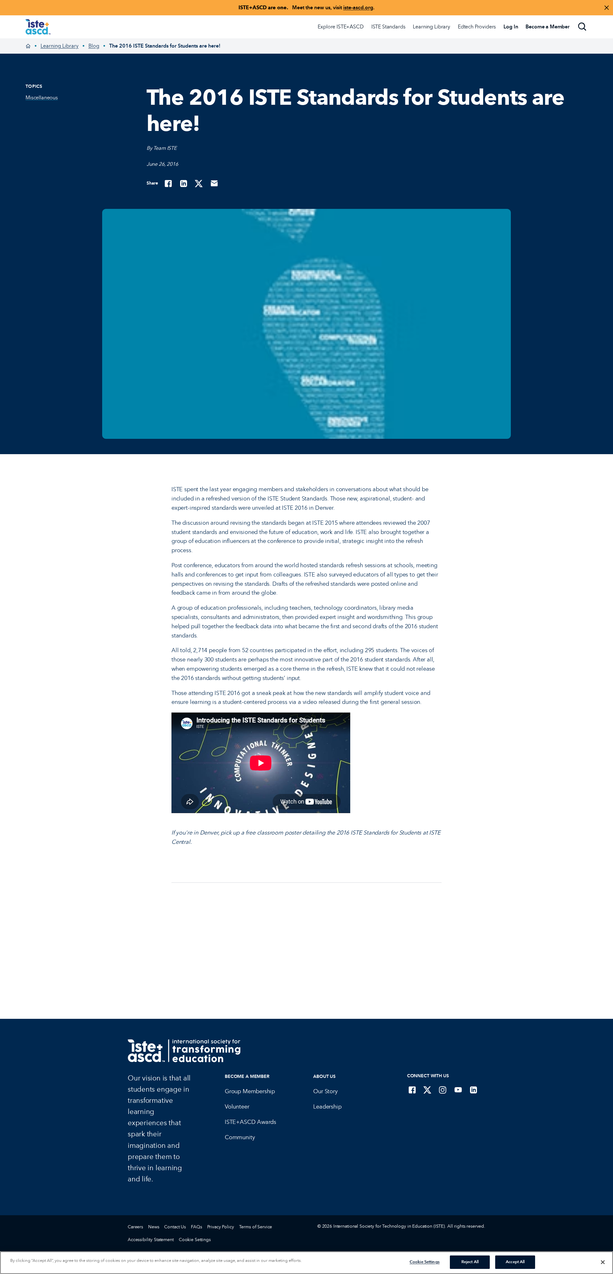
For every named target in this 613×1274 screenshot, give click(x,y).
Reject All (470, 1261)
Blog (93, 46)
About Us (324, 1076)
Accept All (515, 1261)
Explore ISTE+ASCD (340, 27)
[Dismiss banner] (606, 7)
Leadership (327, 1106)
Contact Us (175, 1227)
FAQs (196, 1227)
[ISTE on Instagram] (443, 1090)
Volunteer (237, 1106)
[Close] (603, 1262)
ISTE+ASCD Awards (250, 1121)
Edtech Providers (477, 27)
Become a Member (247, 1076)
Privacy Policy (220, 1227)
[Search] (582, 26)
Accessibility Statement (151, 1239)
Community (240, 1137)
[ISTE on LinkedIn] (473, 1090)
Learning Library (431, 27)
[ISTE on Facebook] (412, 1090)
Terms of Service (255, 1227)
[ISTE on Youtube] (458, 1090)
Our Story (325, 1091)
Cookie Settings (195, 1239)
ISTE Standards (388, 27)
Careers (135, 1227)
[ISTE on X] (427, 1090)
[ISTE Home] (38, 26)
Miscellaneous (42, 98)
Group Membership (250, 1091)
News (153, 1227)
